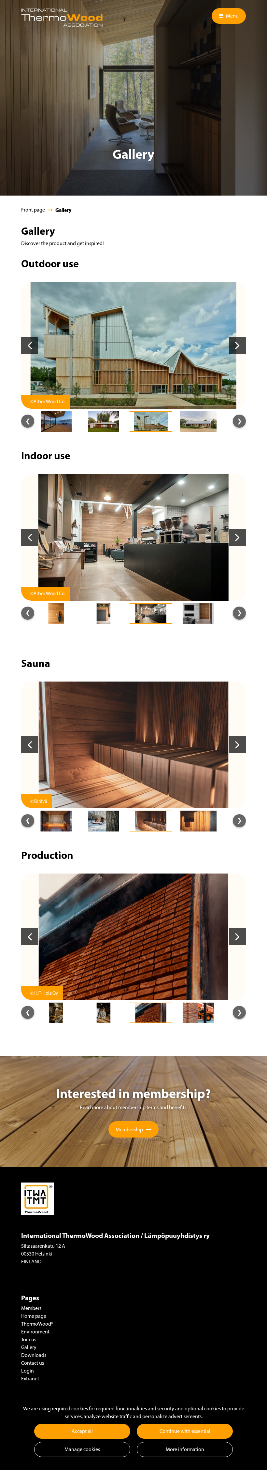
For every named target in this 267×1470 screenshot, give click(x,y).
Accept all (82, 1431)
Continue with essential (185, 1431)
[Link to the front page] (62, 17)
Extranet (30, 1378)
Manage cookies (82, 1449)
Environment (35, 1332)
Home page (33, 1316)
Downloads (33, 1355)
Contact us (32, 1363)
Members (31, 1308)
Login (27, 1371)
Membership (129, 1129)
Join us (28, 1339)
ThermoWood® (37, 1324)
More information (185, 1449)
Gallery (28, 1347)
